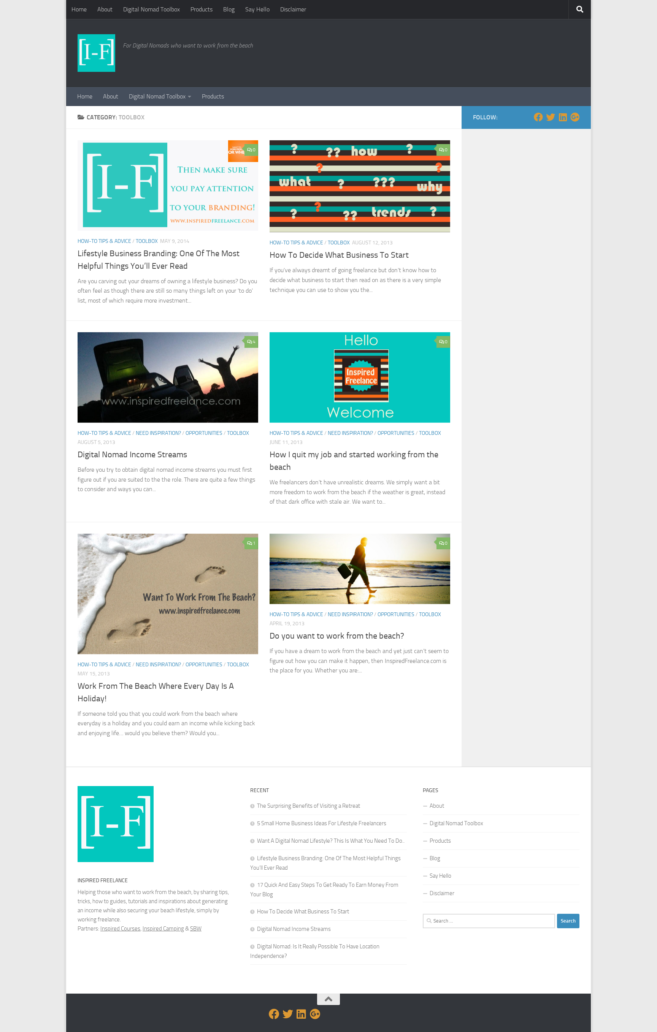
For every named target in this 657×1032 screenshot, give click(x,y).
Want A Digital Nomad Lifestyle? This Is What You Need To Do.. (331, 840)
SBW (196, 928)
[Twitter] (550, 117)
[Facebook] (538, 117)
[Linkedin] (562, 117)
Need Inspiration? (158, 433)
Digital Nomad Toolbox (151, 9)
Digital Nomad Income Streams (132, 455)
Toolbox (147, 241)
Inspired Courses (120, 928)
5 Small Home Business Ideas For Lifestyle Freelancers (321, 823)
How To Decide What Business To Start (339, 255)
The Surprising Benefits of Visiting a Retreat (308, 805)
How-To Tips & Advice (104, 241)
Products (201, 9)
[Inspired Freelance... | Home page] (96, 53)
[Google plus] (574, 117)
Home (79, 9)
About (105, 9)
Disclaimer (293, 9)
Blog (229, 9)
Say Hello (257, 9)
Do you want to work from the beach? (337, 636)
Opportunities (204, 433)
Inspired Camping (163, 928)
